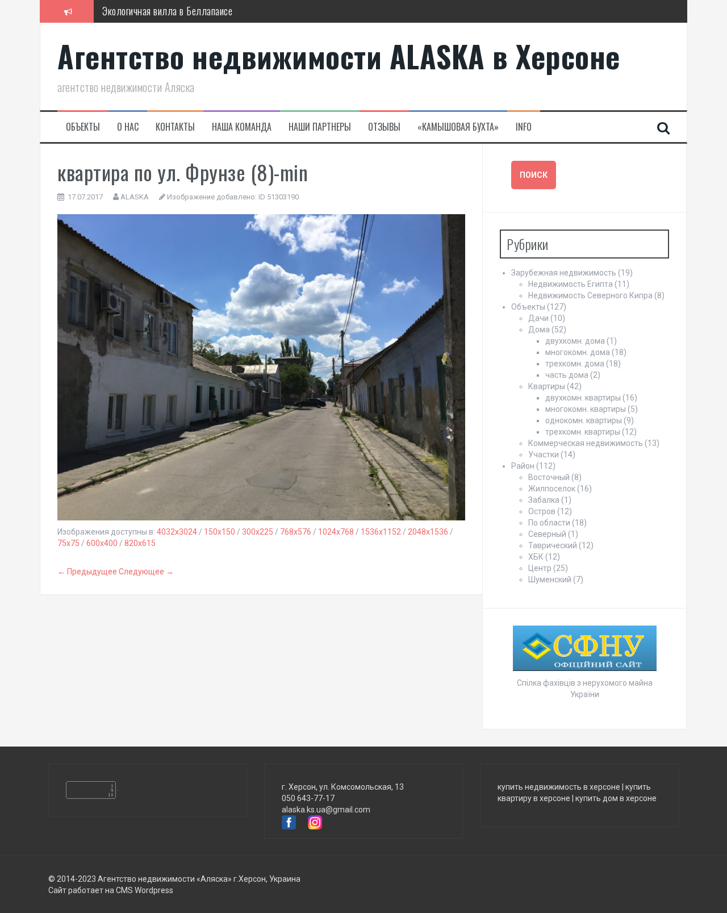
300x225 (257, 531)
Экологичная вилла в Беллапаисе (167, 10)
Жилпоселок (551, 488)
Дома (539, 329)
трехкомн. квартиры (582, 431)
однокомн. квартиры (583, 420)
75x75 (68, 543)
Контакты (175, 127)
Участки (543, 454)
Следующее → (146, 571)
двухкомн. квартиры (583, 397)
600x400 (102, 543)
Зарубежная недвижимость (563, 272)
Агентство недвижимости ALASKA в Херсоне (338, 56)
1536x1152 (381, 531)
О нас (128, 127)
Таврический (552, 545)
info (524, 127)
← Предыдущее (87, 571)
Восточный (549, 477)
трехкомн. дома (574, 363)
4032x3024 (177, 531)
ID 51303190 (278, 197)
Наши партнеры (320, 127)
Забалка (543, 500)
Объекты (83, 127)
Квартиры (546, 386)
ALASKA (134, 197)
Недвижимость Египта (570, 284)
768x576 (295, 531)
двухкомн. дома (575, 340)
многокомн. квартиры (585, 409)
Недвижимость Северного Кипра (590, 295)
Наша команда (241, 127)
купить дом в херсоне (616, 798)
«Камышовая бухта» (458, 127)
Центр (539, 568)
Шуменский (549, 579)
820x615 (140, 543)
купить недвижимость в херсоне (559, 786)
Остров (541, 511)
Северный (547, 534)
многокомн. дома (577, 352)
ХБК (536, 556)
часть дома (566, 375)
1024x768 (336, 531)
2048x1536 (428, 531)
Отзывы (384, 127)
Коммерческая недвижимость (585, 443)
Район (522, 465)
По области (549, 522)
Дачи (538, 318)
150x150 (219, 531)
